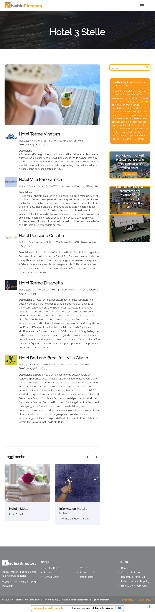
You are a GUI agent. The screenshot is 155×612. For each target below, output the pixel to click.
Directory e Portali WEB (134, 576)
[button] (87, 457)
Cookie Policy (145, 600)
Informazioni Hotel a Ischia (73, 511)
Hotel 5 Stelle (18, 509)
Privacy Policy (128, 600)
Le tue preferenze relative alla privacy (90, 608)
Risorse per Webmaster (134, 585)
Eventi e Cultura (52, 568)
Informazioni (87, 576)
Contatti (125, 568)
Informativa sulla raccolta (48, 608)
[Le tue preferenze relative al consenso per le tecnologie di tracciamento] (150, 607)
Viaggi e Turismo (130, 572)
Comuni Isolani (52, 576)
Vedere (84, 568)
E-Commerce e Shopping (135, 581)
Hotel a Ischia (87, 572)
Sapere (47, 572)
